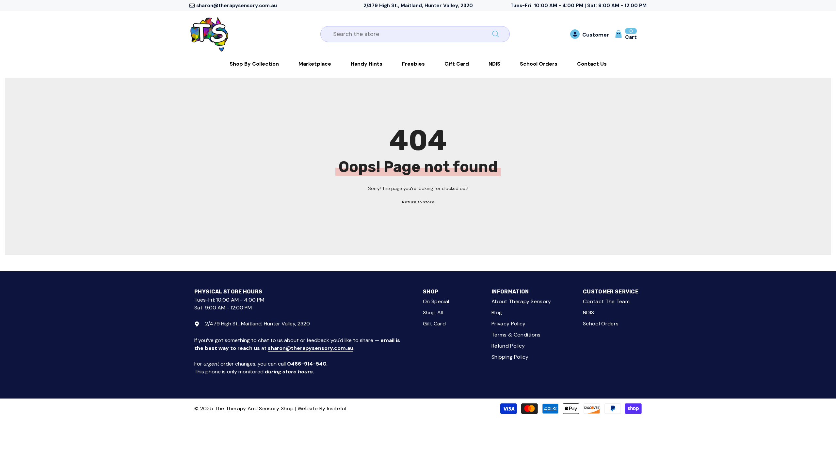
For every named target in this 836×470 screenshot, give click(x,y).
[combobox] (407, 34)
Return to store (418, 202)
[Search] (415, 34)
